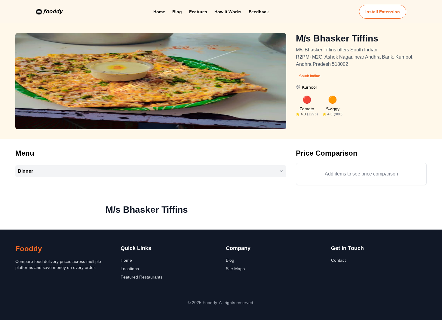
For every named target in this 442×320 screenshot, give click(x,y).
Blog (177, 11)
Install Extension (382, 11)
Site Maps (235, 268)
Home (159, 11)
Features (198, 11)
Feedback (259, 11)
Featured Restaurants (141, 277)
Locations (130, 268)
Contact (338, 260)
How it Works (227, 11)
